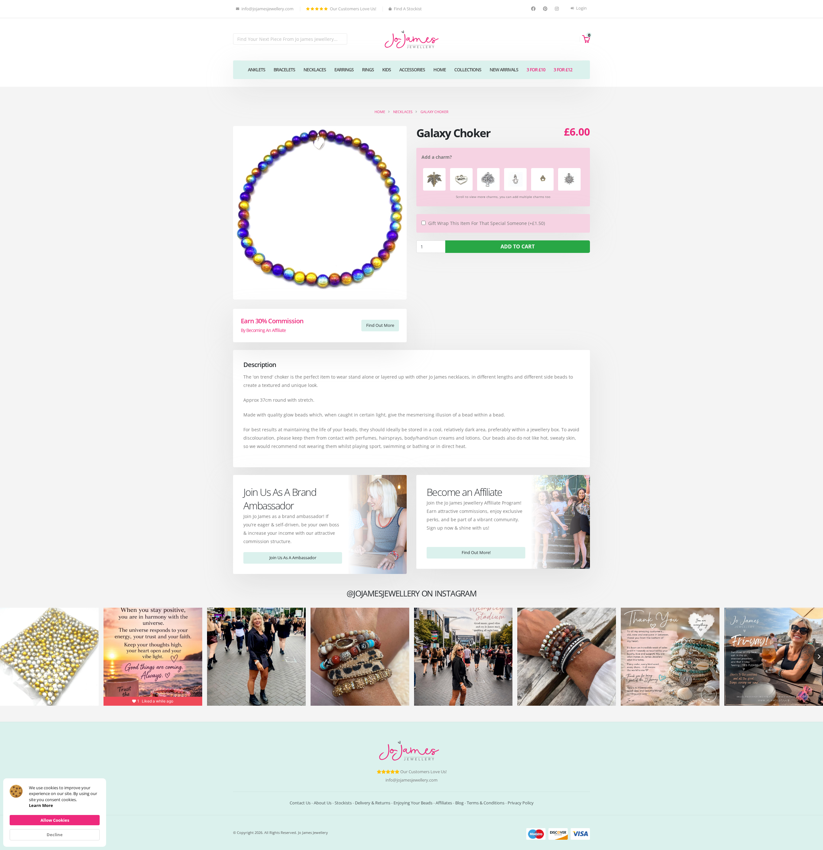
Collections (467, 70)
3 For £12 (563, 70)
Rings (368, 70)
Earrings (344, 70)
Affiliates (444, 803)
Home (439, 70)
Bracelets (284, 70)
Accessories (412, 70)
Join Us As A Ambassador (292, 557)
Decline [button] (55, 834)
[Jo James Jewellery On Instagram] (557, 9)
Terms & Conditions (485, 803)
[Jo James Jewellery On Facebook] (534, 9)
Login (581, 8)
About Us (322, 803)
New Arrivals (504, 70)
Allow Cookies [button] (55, 820)
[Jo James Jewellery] (411, 39)
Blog (459, 803)
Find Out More (380, 325)
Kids (386, 70)
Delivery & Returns (372, 803)
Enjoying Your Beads (412, 803)
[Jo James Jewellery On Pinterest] (546, 9)
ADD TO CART (518, 246)
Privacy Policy (521, 803)
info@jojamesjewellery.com (411, 780)
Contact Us (300, 803)
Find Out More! (476, 552)
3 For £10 (536, 70)
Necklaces (314, 70)
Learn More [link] (41, 805)
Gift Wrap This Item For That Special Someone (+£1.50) (486, 223)
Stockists (343, 803)
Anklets (256, 70)
